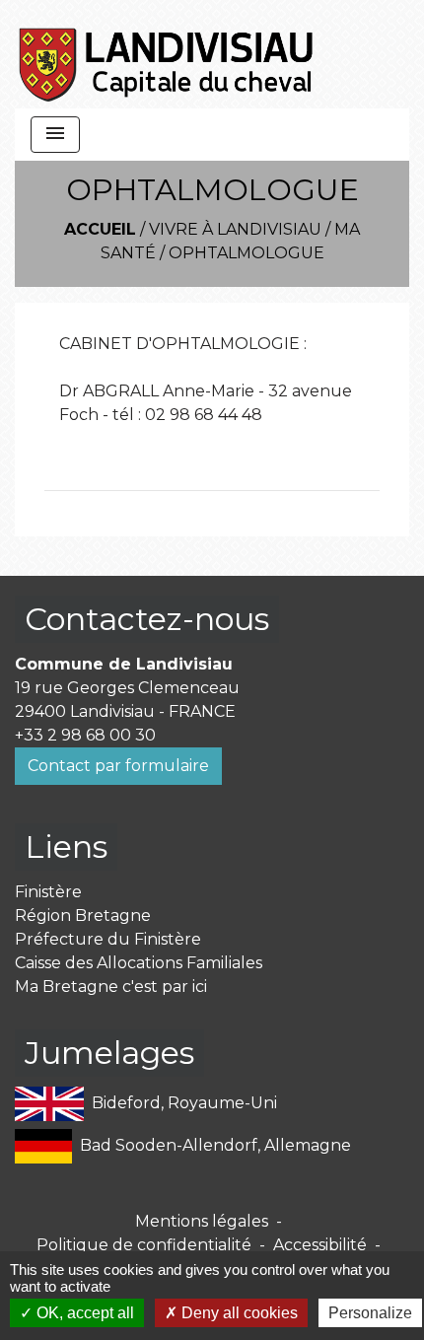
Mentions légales (201, 1221)
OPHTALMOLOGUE (246, 253)
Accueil (100, 229)
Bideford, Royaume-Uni (184, 1102)
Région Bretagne (83, 915)
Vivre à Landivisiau (235, 229)
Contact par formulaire (118, 765)
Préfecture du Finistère (108, 939)
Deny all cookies (237, 1313)
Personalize (370, 1313)
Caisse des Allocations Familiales (138, 962)
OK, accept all (83, 1313)
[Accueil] (167, 54)
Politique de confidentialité (143, 1244)
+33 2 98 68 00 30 (85, 735)
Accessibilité (320, 1244)
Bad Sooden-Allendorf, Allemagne (215, 1145)
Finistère (48, 891)
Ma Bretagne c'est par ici (111, 986)
